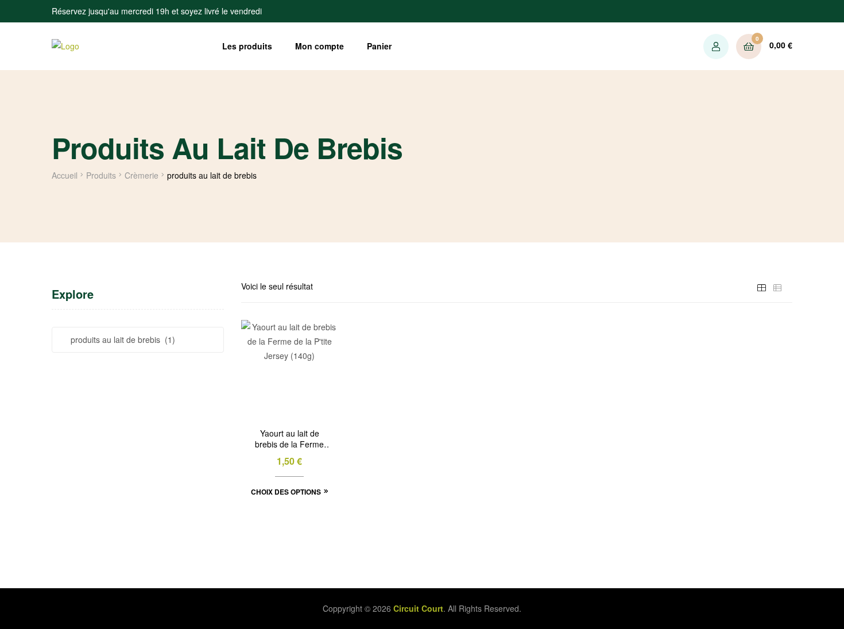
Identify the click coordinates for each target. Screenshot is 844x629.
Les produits (247, 46)
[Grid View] (761, 286)
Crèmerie (141, 175)
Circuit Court (418, 608)
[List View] (777, 286)
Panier (379, 46)
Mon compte (319, 46)
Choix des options (286, 492)
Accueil (65, 175)
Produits (101, 175)
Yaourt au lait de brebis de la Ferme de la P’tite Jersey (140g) (289, 439)
